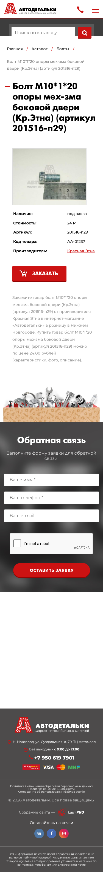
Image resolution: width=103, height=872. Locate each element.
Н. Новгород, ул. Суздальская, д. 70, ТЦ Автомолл (54, 742)
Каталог (40, 48)
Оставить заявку (52, 570)
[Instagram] (64, 833)
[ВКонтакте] (39, 833)
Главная (15, 48)
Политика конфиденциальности (51, 789)
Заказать (45, 274)
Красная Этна (81, 251)
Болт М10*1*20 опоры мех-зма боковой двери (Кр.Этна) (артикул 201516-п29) (46, 65)
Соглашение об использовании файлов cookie (51, 791)
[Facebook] (51, 833)
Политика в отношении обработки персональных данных (51, 786)
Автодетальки (36, 800)
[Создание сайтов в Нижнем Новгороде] (71, 812)
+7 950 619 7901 (54, 758)
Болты (63, 48)
